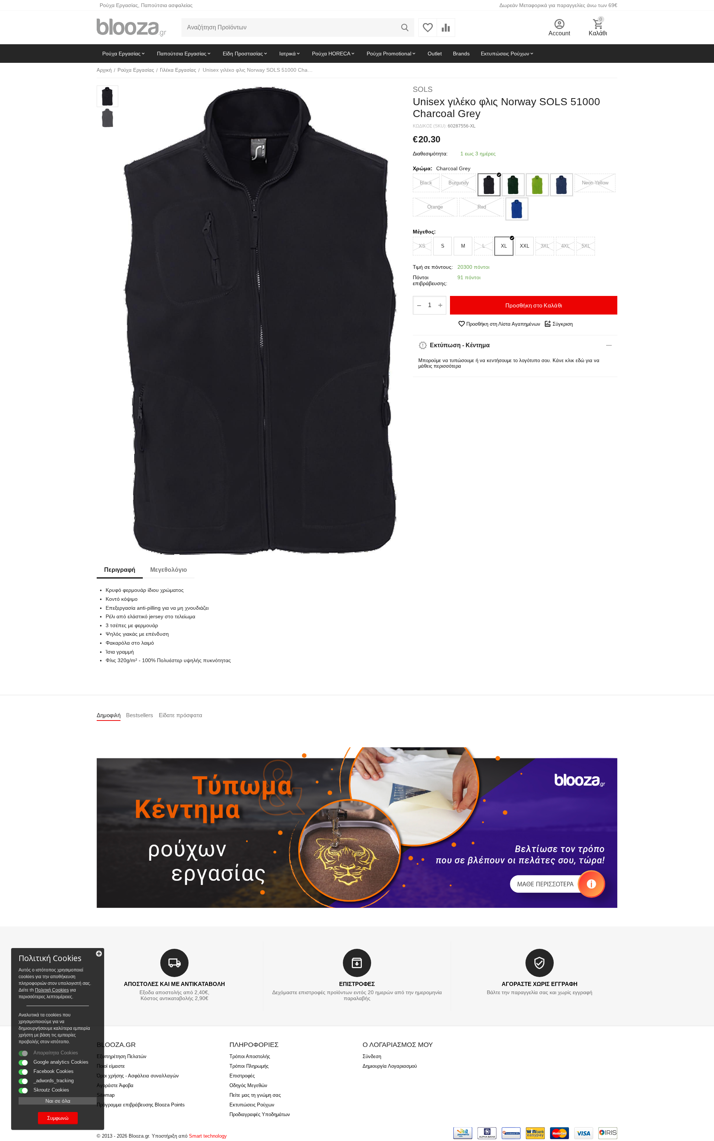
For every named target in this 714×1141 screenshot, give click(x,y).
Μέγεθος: (424, 232)
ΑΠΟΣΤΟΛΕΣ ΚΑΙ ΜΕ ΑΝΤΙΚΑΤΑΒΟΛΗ (174, 984)
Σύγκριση (563, 324)
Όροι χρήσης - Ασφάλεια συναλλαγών (138, 1076)
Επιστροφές (242, 1076)
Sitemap (106, 1095)
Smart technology (208, 1136)
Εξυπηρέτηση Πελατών (122, 1056)
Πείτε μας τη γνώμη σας (255, 1095)
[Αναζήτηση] (405, 27)
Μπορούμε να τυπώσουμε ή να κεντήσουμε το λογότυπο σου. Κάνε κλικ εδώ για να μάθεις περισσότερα (508, 363)
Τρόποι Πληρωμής (248, 1066)
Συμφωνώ (57, 1118)
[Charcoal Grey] (489, 185)
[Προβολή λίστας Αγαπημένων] (428, 32)
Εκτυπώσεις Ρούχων (251, 1105)
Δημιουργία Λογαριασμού (390, 1066)
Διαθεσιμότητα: (430, 154)
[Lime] (537, 185)
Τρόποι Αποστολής (249, 1056)
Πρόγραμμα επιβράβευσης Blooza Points (141, 1105)
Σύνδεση (372, 1056)
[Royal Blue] (517, 209)
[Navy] (561, 185)
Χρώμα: (422, 168)
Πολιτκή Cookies (52, 990)
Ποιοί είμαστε (111, 1066)
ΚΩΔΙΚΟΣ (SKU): (430, 126)
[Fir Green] (513, 185)
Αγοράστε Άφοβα (115, 1085)
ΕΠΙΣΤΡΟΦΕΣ (357, 984)
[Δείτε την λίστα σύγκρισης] (446, 32)
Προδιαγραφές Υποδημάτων (259, 1114)
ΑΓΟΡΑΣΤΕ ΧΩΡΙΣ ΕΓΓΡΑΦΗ (540, 984)
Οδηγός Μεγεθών (248, 1085)
